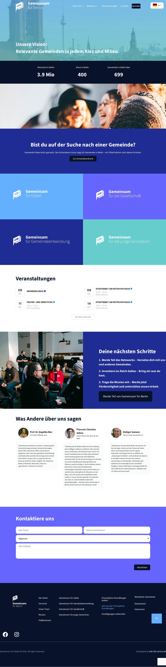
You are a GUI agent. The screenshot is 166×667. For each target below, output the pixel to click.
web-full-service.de (157, 651)
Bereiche (91, 6)
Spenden (136, 6)
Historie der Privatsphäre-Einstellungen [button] (113, 607)
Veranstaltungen (109, 6)
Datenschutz (140, 603)
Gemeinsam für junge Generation (74, 614)
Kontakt (124, 6)
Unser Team (44, 609)
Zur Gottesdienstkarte (83, 158)
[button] (12, 458)
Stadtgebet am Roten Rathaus (113, 289)
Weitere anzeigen (83, 317)
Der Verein (43, 597)
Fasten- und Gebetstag (39, 302)
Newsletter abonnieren (145, 596)
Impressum (140, 609)
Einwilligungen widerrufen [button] (113, 614)
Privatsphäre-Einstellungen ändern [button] (114, 599)
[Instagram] (16, 634)
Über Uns (77, 6)
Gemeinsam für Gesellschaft (71, 609)
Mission (42, 614)
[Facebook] (5, 634)
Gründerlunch (35, 291)
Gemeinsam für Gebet (69, 597)
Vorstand (43, 603)
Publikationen (45, 620)
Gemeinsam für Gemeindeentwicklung (76, 603)
